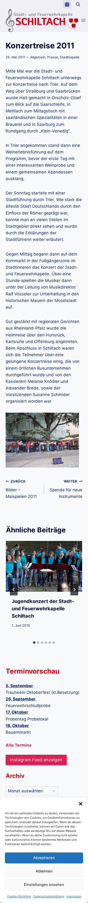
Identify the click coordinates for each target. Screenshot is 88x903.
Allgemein (37, 57)
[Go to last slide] (14, 589)
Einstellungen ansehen (44, 884)
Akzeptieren (44, 857)
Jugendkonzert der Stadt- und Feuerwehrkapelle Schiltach (43, 608)
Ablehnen (44, 871)
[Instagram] (67, 4)
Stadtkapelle (69, 57)
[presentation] (44, 566)
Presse (52, 57)
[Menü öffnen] (83, 20)
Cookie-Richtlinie (19, 896)
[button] (80, 803)
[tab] (34, 642)
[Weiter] (74, 589)
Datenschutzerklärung (48, 896)
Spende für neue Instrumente (66, 489)
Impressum (73, 896)
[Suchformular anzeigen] (78, 4)
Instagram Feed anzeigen (36, 759)
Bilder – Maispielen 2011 (21, 489)
